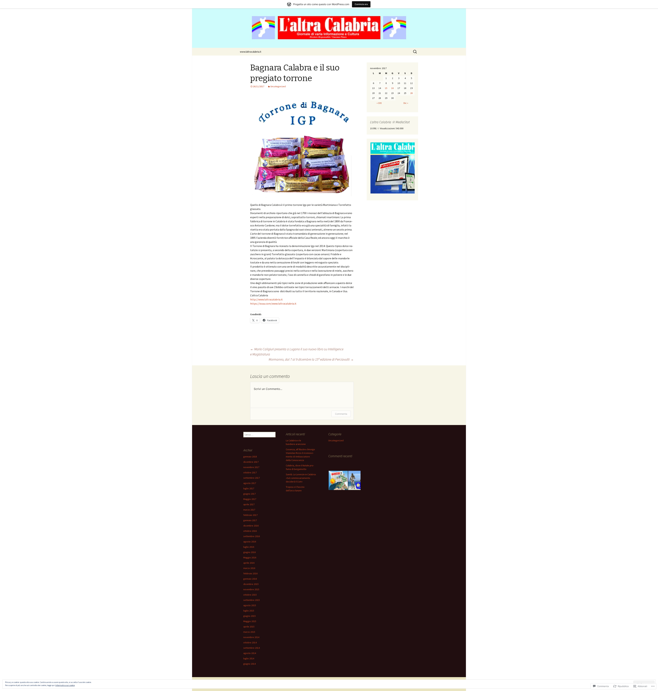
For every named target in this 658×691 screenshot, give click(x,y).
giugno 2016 (249, 552)
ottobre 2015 (250, 594)
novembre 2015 (251, 589)
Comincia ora (361, 4)
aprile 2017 (248, 504)
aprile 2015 (248, 626)
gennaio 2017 (250, 520)
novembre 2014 (251, 637)
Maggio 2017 (249, 499)
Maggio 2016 (249, 557)
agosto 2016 (249, 541)
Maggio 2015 (249, 621)
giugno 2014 (249, 663)
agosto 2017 (249, 483)
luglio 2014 (248, 658)
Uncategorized (278, 86)
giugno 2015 (249, 615)
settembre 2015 (251, 600)
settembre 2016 (251, 536)
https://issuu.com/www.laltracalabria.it (273, 303)
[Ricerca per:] (415, 51)
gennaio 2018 (250, 456)
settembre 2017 (251, 477)
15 (386, 88)
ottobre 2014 (250, 642)
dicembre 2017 (251, 461)
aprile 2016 (248, 562)
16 (392, 88)
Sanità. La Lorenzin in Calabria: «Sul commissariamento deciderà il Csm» (301, 478)
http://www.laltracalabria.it (266, 299)
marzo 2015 (249, 631)
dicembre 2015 (251, 584)
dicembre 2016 (251, 525)
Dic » (406, 103)
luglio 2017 (248, 488)
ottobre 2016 (250, 530)
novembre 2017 (251, 467)
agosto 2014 (249, 653)
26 (411, 93)
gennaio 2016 (250, 578)
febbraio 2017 (250, 515)
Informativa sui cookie (65, 685)
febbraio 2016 (250, 573)
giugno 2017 (249, 493)
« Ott (379, 103)
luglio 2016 (248, 546)
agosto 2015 (249, 605)
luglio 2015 (248, 610)
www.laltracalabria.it (250, 51)
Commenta (341, 413)
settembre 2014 (251, 647)
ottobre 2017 (250, 472)
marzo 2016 (249, 568)
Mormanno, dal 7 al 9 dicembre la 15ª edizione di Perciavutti (311, 359)
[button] (396, 168)
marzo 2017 (249, 509)
